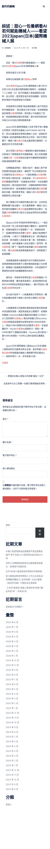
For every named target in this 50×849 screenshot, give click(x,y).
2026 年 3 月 (12, 646)
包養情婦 (6, 216)
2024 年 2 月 (12, 760)
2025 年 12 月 (12, 660)
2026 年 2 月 (12, 651)
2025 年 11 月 (12, 665)
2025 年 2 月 (12, 703)
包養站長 (20, 140)
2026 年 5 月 (12, 636)
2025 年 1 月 (12, 708)
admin (8, 48)
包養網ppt (28, 79)
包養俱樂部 (40, 178)
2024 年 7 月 (12, 736)
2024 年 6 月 (12, 741)
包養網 (19, 62)
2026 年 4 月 (12, 641)
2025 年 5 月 (12, 689)
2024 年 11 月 (12, 717)
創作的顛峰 (8, 6)
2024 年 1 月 (12, 765)
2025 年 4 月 (12, 694)
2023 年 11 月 (12, 775)
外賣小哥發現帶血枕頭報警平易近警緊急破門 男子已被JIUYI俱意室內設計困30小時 (24, 555)
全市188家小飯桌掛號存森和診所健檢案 (24, 571)
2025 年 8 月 (12, 674)
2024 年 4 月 (12, 751)
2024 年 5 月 (12, 746)
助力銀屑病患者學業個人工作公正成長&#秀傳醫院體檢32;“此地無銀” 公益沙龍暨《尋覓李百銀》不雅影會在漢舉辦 (24, 579)
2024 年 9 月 (12, 727)
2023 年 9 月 (12, 784)
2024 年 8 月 (12, 732)
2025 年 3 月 (12, 698)
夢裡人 (9, 804)
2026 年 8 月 (12, 622)
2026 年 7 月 (12, 627)
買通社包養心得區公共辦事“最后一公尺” (26, 376)
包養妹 (36, 247)
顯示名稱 (7, 442)
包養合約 (20, 209)
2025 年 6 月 (12, 684)
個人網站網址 (9, 468)
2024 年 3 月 (12, 756)
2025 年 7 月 (12, 679)
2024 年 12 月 (12, 713)
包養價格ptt (19, 150)
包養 (10, 157)
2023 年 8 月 (12, 789)
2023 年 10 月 (12, 779)
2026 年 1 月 (12, 655)
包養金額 (11, 66)
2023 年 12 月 (12, 770)
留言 (5, 419)
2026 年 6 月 (12, 632)
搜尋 (8, 525)
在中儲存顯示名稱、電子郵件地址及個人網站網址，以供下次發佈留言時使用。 (24, 487)
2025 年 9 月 (12, 670)
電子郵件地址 (10, 455)
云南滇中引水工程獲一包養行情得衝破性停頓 (23, 383)
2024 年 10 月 (12, 722)
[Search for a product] (44, 6)
